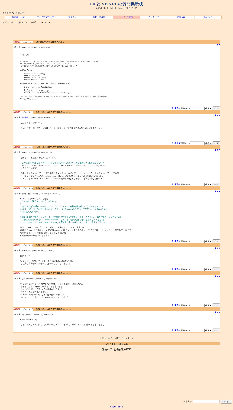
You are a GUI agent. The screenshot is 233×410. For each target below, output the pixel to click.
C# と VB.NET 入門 (45, 17)
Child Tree (116, 407)
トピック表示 (126, 17)
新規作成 (72, 17)
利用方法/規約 (99, 17)
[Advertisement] (116, 33)
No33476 (26, 199)
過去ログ (208, 17)
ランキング (154, 17)
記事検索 (181, 17)
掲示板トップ (18, 17)
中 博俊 (25, 117)
